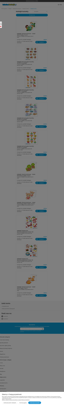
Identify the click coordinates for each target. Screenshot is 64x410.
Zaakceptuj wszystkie (35, 402)
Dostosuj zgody (22, 402)
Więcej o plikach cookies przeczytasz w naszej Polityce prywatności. (16, 399)
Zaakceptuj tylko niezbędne (10, 402)
